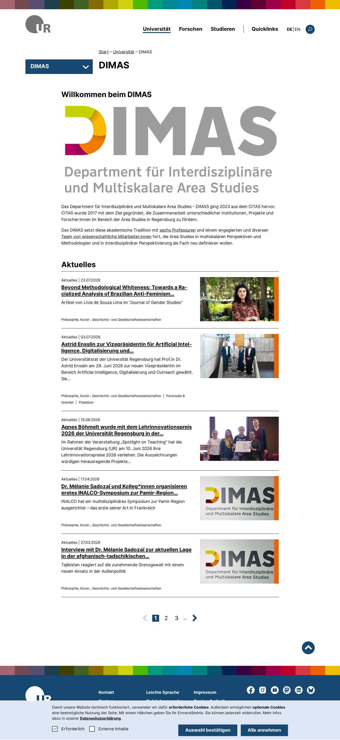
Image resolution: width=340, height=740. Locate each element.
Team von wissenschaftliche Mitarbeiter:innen (106, 236)
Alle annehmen (264, 730)
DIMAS (145, 51)
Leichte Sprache (162, 692)
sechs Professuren (178, 230)
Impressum (205, 692)
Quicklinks (265, 29)
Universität (157, 29)
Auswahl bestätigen (207, 730)
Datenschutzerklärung (100, 718)
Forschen (190, 29)
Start (104, 51)
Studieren (223, 29)
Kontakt (106, 692)
